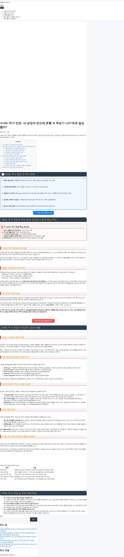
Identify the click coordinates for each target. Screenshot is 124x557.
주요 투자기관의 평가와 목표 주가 (14, 160)
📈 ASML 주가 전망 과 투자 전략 (11, 144)
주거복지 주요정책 (10, 19)
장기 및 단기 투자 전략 (11, 154)
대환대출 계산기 (9, 15)
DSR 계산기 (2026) (9, 11)
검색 (1, 516)
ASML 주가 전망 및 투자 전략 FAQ (12, 167)
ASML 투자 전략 (9, 163)
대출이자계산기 (5, 2)
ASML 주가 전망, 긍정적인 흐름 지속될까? (17, 165)
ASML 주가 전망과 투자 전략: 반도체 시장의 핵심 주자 (18, 146)
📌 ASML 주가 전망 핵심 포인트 (14, 148)
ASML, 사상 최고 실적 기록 (12, 158)
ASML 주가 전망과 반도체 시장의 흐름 (13, 156)
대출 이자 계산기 (9, 13)
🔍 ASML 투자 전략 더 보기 (43, 213)
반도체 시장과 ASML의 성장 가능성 (15, 161)
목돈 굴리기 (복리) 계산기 (12, 17)
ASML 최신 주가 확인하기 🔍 (43, 321)
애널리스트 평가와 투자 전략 (13, 152)
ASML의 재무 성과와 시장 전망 (13, 150)
